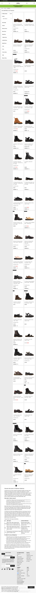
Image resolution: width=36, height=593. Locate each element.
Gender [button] (3, 25)
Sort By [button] (3, 16)
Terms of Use (19, 574)
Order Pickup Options (20, 561)
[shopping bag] (34, 3)
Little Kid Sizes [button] (4, 40)
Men (27, 571)
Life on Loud (28, 554)
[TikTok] (3, 569)
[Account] (27, 3)
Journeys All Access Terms (21, 578)
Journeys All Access (29, 555)
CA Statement (19, 577)
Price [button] (3, 49)
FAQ (17, 555)
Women (28, 570)
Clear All (11, 13)
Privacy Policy (19, 571)
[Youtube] (13, 569)
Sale (27, 574)
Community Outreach (20, 570)
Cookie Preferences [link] (20, 583)
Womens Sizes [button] (4, 28)
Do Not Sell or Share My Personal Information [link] (20, 582)
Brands (28, 568)
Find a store (8, 564)
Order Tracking (5, 0)
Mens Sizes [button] (4, 31)
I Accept (31, 587)
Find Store (12, 565)
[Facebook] (10, 569)
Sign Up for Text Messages (8, 555)
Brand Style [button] (4, 22)
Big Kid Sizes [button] (4, 43)
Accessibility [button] (33, 0)
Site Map (18, 565)
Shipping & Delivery (20, 559)
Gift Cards (28, 561)
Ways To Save (28, 558)
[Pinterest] (5, 569)
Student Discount (29, 559)
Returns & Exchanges (20, 558)
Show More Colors (27, 48)
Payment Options (19, 562)
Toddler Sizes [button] (4, 37)
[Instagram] (8, 569)
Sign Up (3, 553)
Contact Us (18, 554)
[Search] (9, 3)
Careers (18, 568)
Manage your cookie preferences (6, 587)
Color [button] (3, 46)
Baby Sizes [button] (4, 34)
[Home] (18, 3)
